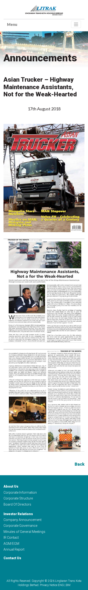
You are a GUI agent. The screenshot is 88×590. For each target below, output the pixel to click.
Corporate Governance (20, 525)
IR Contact (11, 537)
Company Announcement (23, 520)
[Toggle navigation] (76, 24)
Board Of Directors (17, 504)
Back (79, 464)
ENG (61, 585)
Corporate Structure (18, 498)
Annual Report (14, 549)
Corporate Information (20, 492)
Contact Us (12, 558)
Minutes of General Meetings (24, 532)
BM (68, 585)
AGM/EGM (11, 543)
